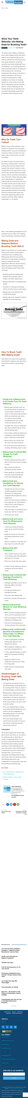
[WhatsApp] (18, 804)
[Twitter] (11, 804)
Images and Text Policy (7, 1040)
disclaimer (15, 793)
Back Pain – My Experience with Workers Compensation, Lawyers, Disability (11, 993)
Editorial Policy (5, 1044)
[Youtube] (15, 1027)
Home (2, 8)
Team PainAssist (19, 47)
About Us (3, 1021)
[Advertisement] (14, 23)
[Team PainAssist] (7, 792)
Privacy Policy (5, 1037)
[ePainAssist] (14, 2)
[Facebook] (7, 804)
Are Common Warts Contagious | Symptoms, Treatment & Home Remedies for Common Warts (11, 950)
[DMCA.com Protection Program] (6, 1032)
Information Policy (6, 1048)
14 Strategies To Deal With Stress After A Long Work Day (21, 813)
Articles (6, 8)
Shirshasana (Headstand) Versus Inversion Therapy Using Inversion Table (11, 975)
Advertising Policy (6, 1055)
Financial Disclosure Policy (8, 1059)
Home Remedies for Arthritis (9, 987)
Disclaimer (16, 1088)
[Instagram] (7, 1027)
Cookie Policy (5, 1063)
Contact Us (4, 1022)
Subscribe (14, 1078)
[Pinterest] (14, 804)
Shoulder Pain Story (7, 962)
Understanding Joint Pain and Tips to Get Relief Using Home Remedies (11, 1001)
